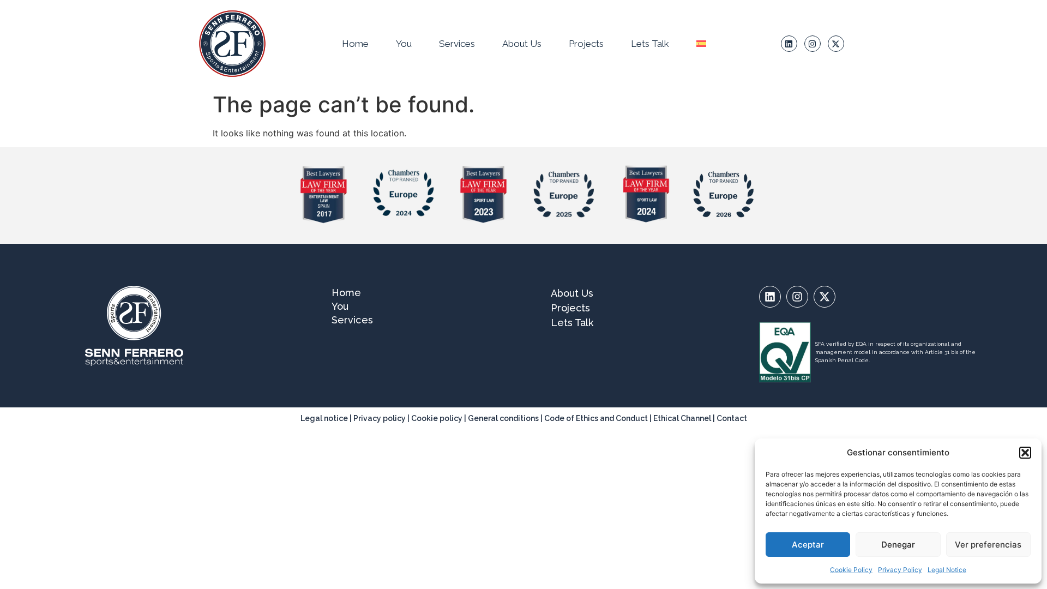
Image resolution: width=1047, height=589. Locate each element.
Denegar (898, 544)
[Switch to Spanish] (701, 43)
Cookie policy (436, 418)
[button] (1025, 452)
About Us (521, 43)
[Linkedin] (789, 43)
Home (355, 43)
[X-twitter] (836, 43)
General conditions (504, 418)
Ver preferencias (988, 544)
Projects (586, 43)
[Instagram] (812, 43)
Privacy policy (379, 418)
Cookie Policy (851, 570)
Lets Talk (650, 43)
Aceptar (808, 544)
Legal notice (324, 418)
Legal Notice (947, 570)
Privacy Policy (900, 570)
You (404, 43)
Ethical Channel (682, 418)
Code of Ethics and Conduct (596, 418)
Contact (732, 418)
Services (457, 43)
